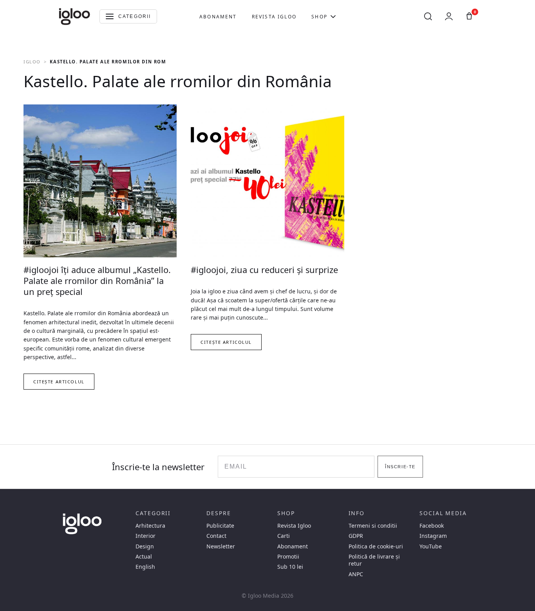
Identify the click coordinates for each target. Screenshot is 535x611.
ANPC (356, 574)
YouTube (430, 546)
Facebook (431, 525)
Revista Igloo (274, 16)
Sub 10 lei (290, 566)
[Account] (449, 16)
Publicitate (220, 525)
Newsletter (220, 546)
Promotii (288, 556)
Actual (144, 556)
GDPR (356, 535)
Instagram (433, 535)
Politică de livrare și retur (374, 560)
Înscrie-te (400, 466)
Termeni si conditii (373, 525)
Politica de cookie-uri (376, 546)
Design (145, 546)
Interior (145, 535)
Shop (319, 16)
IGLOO (32, 62)
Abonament (218, 16)
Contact (216, 535)
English (145, 566)
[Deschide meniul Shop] (333, 16)
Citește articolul (59, 382)
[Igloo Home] (74, 16)
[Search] (428, 16)
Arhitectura (150, 525)
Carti (283, 535)
